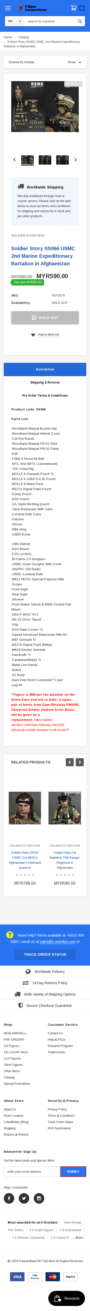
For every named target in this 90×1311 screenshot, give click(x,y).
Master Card (53, 1275)
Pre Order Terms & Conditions (45, 395)
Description (45, 369)
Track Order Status (45, 954)
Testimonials (56, 1052)
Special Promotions (17, 1083)
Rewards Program (60, 1046)
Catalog (23, 37)
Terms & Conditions (61, 1115)
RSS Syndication (59, 1128)
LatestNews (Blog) (16, 1122)
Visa (17, 1275)
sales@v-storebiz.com (58, 942)
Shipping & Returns (45, 382)
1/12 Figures (12, 1058)
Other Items (12, 1071)
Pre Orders (15, 1230)
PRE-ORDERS (14, 1039)
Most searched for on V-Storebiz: (33, 1222)
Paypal (70, 1275)
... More (77, 1237)
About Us (10, 1109)
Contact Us (55, 1033)
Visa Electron (35, 1275)
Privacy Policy (57, 1109)
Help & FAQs (56, 1039)
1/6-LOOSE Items (16, 1052)
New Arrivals (73, 1222)
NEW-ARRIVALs (15, 1033)
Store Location (14, 1115)
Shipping (10, 1128)
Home (8, 37)
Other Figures (13, 1065)
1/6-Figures (11, 1046)
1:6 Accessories (70, 1230)
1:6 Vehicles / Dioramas (28, 1237)
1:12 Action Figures (64, 1237)
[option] (45, 106)
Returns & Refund (16, 1134)
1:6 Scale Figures (42, 1230)
